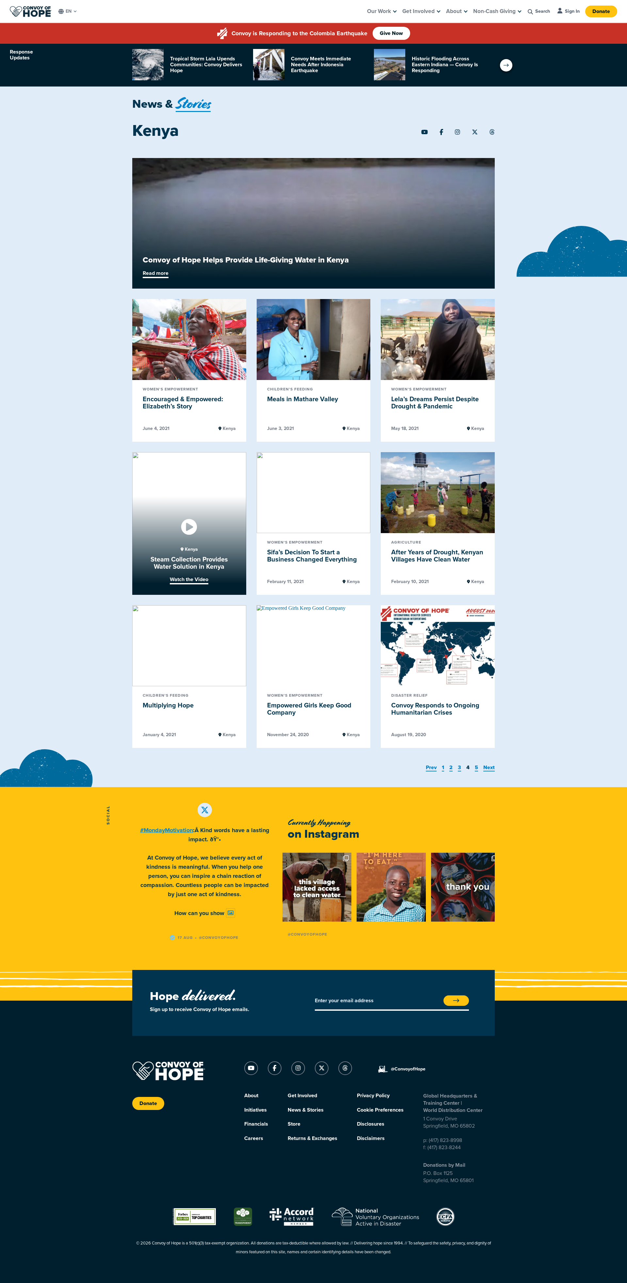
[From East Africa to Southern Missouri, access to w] (316, 887)
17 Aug (185, 937)
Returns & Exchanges (312, 1138)
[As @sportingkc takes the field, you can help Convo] (465, 887)
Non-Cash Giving (494, 11)
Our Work (379, 11)
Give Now (391, 33)
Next (489, 767)
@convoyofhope (218, 937)
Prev (431, 767)
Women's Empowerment (170, 389)
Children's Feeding (290, 389)
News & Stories (306, 1110)
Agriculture (406, 542)
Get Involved (418, 11)
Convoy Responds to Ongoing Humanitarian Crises (435, 709)
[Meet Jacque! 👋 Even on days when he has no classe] (391, 887)
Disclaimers (371, 1138)
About (454, 11)
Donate (601, 11)
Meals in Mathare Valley (302, 399)
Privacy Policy (373, 1095)
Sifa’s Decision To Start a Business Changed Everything (312, 556)
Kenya (228, 428)
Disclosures (370, 1124)
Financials (256, 1124)
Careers (253, 1138)
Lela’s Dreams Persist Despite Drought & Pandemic (435, 403)
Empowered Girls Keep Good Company (309, 709)
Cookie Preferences (380, 1110)
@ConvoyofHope (307, 934)
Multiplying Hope (168, 705)
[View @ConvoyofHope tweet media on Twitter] (230, 913)
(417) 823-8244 (444, 1147)
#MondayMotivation (166, 830)
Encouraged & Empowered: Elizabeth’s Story (183, 403)
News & (171, 104)
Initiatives (255, 1110)
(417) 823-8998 (445, 1140)
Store (294, 1124)
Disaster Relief (409, 695)
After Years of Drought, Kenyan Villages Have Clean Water (437, 556)
